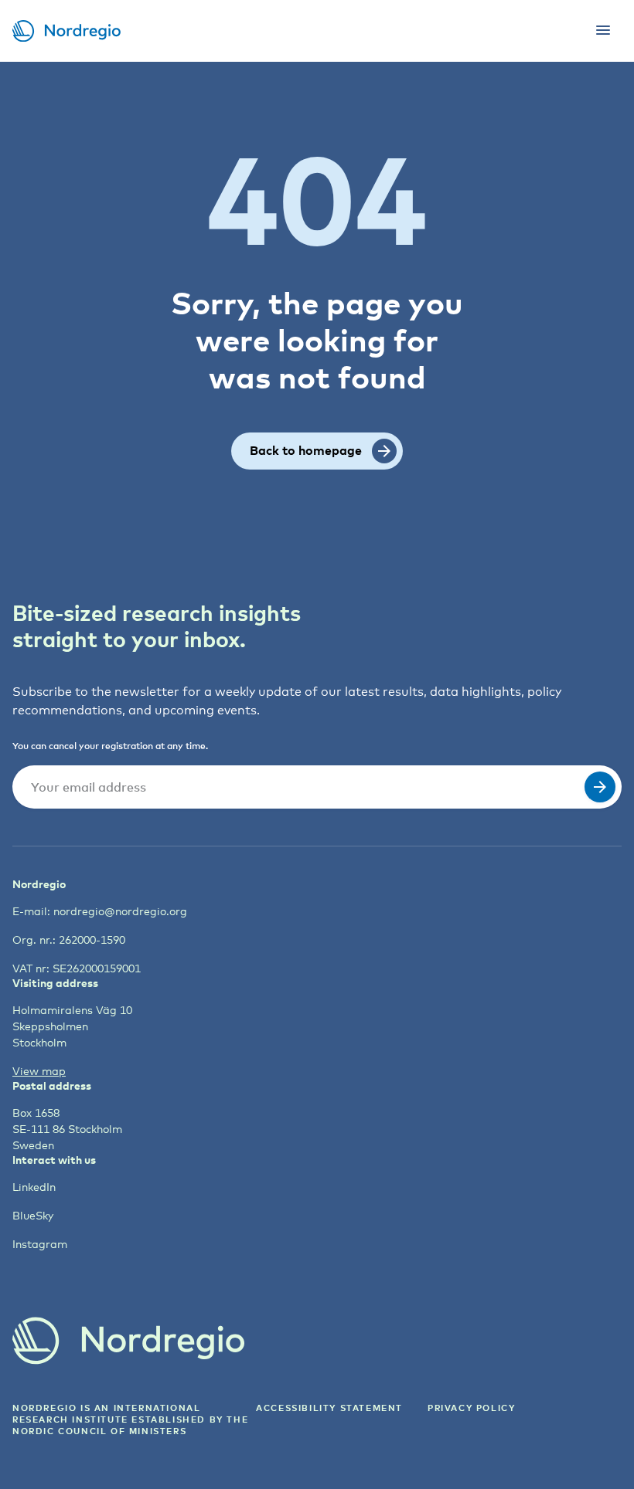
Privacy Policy (471, 1408)
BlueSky (32, 1215)
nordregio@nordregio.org (120, 910)
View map (39, 1070)
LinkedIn (34, 1186)
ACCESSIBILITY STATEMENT (329, 1408)
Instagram (39, 1243)
